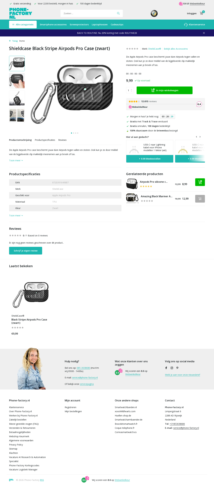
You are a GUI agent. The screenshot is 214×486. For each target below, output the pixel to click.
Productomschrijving (20, 139)
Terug (15, 41)
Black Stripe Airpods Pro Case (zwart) (29, 321)
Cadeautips (117, 24)
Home (22, 41)
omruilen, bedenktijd (150, 126)
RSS (42, 479)
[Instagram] (172, 368)
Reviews (62, 139)
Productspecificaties (45, 139)
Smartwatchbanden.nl (126, 407)
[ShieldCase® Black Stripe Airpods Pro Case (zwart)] (31, 294)
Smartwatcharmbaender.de (128, 419)
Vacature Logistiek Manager (23, 469)
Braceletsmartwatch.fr (126, 423)
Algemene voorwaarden (21, 440)
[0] (200, 13)
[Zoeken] (118, 13)
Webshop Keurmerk (19, 436)
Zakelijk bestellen (17, 419)
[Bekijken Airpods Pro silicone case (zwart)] (132, 184)
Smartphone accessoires (53, 24)
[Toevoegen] (200, 182)
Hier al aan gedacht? (137, 136)
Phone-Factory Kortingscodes (24, 465)
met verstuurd (149, 121)
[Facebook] (166, 368)
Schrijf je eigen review (25, 250)
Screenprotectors (79, 24)
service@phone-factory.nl (85, 377)
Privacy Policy (16, 444)
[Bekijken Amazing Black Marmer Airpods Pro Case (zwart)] (132, 198)
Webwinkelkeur (197, 3)
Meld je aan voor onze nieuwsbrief (182, 374)
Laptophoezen (100, 24)
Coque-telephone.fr (124, 427)
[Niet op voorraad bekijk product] (200, 199)
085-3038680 (83, 367)
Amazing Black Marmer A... (156, 196)
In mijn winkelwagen (167, 90)
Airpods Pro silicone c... (154, 181)
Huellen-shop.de (123, 415)
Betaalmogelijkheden (20, 432)
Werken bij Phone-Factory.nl (23, 415)
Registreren (70, 407)
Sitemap (13, 448)
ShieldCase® (154, 48)
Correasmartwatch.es (126, 432)
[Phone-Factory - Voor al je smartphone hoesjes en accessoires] (21, 13)
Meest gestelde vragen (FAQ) (24, 423)
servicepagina (87, 383)
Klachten (13, 452)
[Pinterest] (177, 368)
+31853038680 (177, 423)
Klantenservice (196, 24)
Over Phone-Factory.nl (20, 411)
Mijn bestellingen (73, 411)
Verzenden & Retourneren (22, 427)
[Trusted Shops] (154, 13)
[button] (71, 133)
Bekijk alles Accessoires (176, 48)
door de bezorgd (152, 130)
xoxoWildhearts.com (125, 411)
